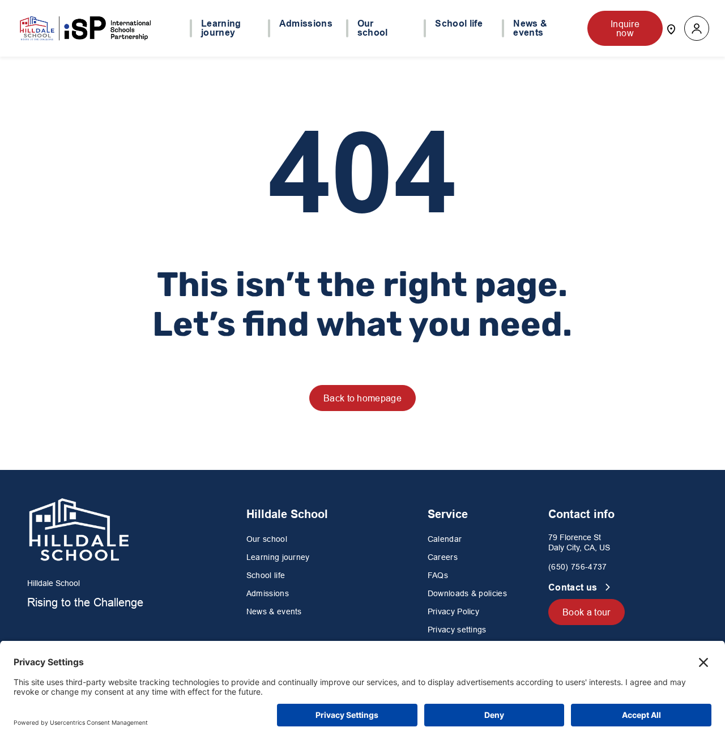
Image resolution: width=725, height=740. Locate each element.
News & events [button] (530, 28)
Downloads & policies (467, 593)
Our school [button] (372, 28)
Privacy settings (457, 629)
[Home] (86, 28)
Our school (266, 539)
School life (265, 575)
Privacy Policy (453, 611)
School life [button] (459, 23)
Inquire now (625, 28)
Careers (443, 557)
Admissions (267, 593)
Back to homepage (362, 398)
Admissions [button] (305, 23)
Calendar (445, 539)
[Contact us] (671, 28)
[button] (697, 28)
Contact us (574, 587)
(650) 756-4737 (577, 566)
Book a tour (586, 612)
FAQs (438, 575)
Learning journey (278, 557)
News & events (274, 611)
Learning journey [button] (221, 28)
